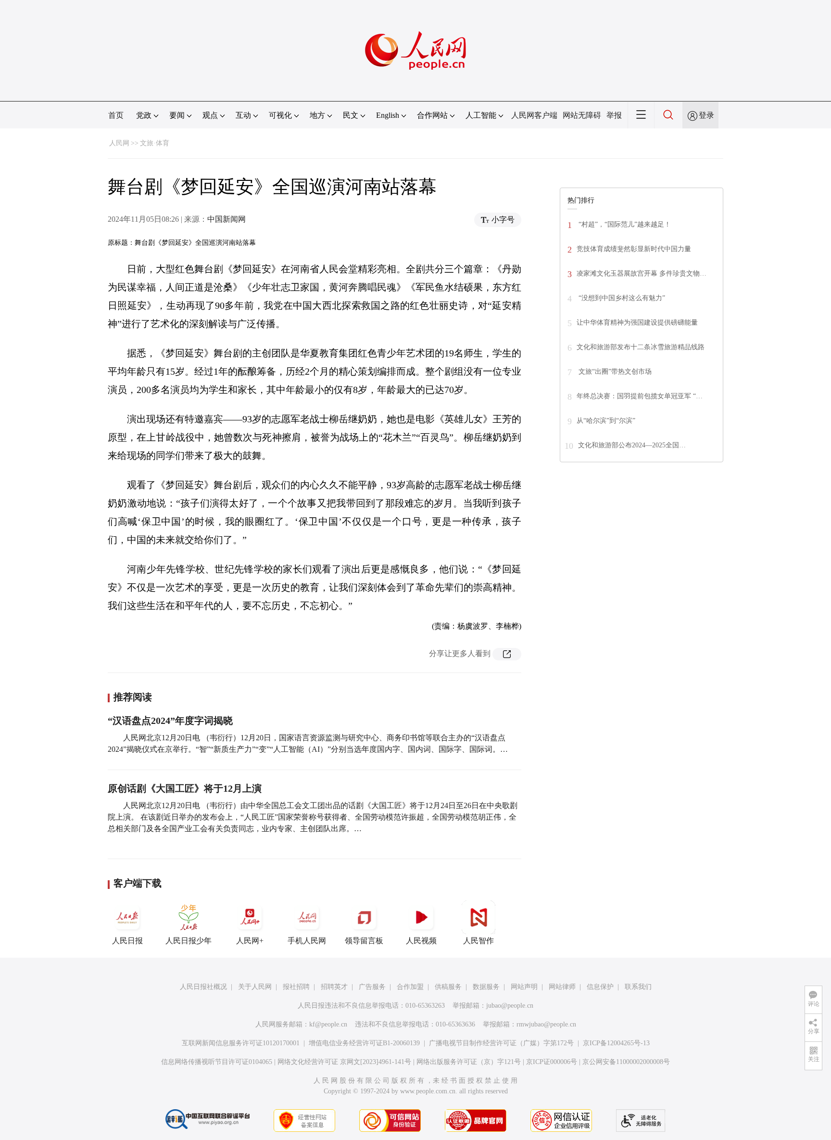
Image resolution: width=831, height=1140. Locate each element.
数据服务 (486, 986)
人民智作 (478, 941)
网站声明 (524, 986)
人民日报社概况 (203, 986)
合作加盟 (410, 986)
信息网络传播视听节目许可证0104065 (216, 1061)
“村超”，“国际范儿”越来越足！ (624, 224)
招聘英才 (334, 986)
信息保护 (600, 986)
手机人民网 (307, 941)
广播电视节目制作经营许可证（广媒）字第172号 (501, 1043)
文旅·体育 (154, 143)
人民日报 (127, 941)
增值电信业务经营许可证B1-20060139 (364, 1043)
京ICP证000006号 (551, 1061)
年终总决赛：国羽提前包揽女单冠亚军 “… (640, 396)
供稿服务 (448, 986)
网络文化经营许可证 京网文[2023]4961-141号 (344, 1061)
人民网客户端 (534, 115)
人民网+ (250, 941)
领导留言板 (364, 941)
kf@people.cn (328, 1024)
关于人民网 (255, 986)
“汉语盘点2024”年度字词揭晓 (170, 720)
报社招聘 (296, 986)
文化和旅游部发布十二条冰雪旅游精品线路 (641, 347)
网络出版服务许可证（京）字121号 (468, 1061)
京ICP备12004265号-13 (616, 1043)
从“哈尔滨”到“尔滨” (606, 420)
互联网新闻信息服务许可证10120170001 (241, 1043)
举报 (614, 115)
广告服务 (372, 986)
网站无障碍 (582, 115)
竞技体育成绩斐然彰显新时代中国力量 (634, 249)
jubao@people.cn (509, 1005)
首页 (116, 115)
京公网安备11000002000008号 (626, 1061)
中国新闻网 (226, 219)
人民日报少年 (188, 941)
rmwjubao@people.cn (546, 1024)
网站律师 (562, 986)
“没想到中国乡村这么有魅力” (621, 298)
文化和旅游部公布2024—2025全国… (632, 445)
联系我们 (638, 986)
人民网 (119, 143)
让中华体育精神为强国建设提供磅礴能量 (637, 322)
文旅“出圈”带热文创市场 (614, 371)
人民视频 (421, 941)
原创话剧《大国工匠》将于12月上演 (185, 788)
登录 (706, 115)
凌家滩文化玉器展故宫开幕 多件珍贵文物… (641, 273)
